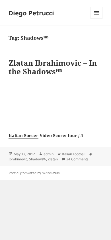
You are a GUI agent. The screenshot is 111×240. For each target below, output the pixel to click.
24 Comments (77, 159)
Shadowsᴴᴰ (37, 159)
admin (49, 154)
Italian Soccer (23, 135)
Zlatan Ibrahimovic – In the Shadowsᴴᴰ (53, 67)
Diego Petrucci (31, 13)
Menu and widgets (96, 18)
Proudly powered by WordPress (34, 173)
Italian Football (73, 154)
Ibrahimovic (18, 159)
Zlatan (53, 159)
